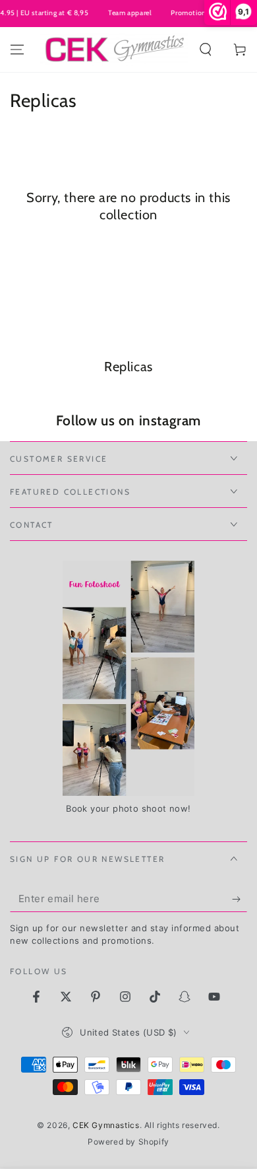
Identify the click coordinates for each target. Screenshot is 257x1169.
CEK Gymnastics (105, 1125)
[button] (205, 49)
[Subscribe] (239, 898)
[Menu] (17, 49)
